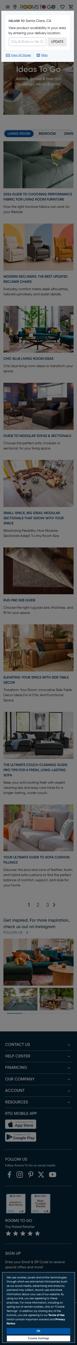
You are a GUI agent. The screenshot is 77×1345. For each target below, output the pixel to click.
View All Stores (21, 55)
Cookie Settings (38, 1338)
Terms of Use (56, 1315)
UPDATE (57, 41)
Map (44, 55)
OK (38, 1331)
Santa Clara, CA (38, 21)
